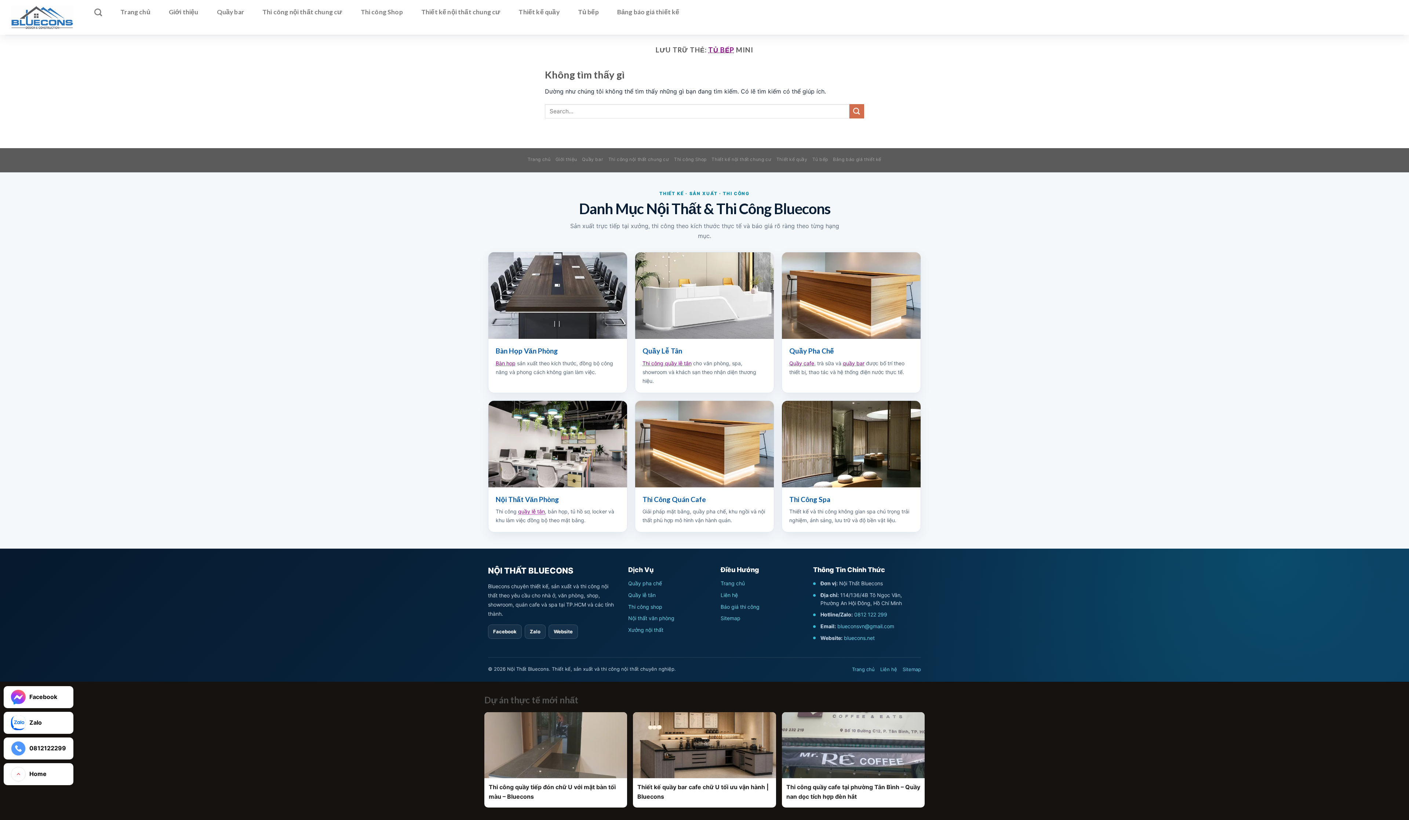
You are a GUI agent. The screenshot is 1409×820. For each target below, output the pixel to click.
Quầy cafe (801, 363)
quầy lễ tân (531, 511)
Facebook (505, 631)
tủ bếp (721, 50)
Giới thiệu (184, 12)
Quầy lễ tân (642, 595)
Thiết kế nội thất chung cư (460, 12)
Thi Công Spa (809, 499)
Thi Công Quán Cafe (674, 499)
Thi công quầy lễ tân (667, 363)
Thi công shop (645, 607)
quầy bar (853, 363)
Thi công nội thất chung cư (302, 12)
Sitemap (730, 618)
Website (563, 631)
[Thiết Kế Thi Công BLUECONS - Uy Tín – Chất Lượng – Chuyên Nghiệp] (42, 17)
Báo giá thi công (740, 607)
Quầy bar (230, 12)
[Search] (98, 12)
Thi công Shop (382, 12)
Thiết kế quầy (538, 12)
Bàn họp (506, 363)
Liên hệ (729, 595)
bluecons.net (859, 638)
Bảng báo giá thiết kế (648, 12)
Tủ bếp (588, 12)
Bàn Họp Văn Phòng (527, 351)
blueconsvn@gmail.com (865, 626)
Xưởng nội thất (645, 630)
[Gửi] (856, 111)
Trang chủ (135, 12)
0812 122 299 (870, 614)
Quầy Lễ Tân (662, 351)
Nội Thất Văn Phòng (527, 499)
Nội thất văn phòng (651, 618)
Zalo (535, 631)
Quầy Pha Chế (811, 351)
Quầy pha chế (645, 583)
